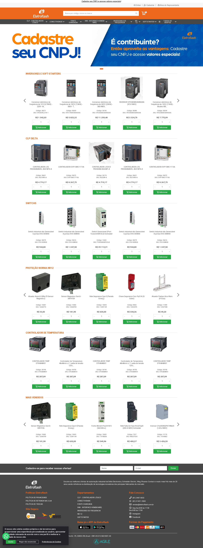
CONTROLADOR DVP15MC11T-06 (71, 167)
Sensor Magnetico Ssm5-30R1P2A (71, 297)
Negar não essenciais (27, 542)
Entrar (138, 5)
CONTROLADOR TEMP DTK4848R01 (40, 362)
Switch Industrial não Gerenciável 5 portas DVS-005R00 (41, 233)
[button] (101, 68)
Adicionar (42, 127)
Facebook (136, 517)
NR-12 (79, 514)
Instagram (136, 514)
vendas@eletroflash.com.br (143, 505)
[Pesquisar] (136, 13)
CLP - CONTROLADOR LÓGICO (89, 497)
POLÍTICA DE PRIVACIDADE (36, 497)
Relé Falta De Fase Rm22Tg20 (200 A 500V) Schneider (131, 427)
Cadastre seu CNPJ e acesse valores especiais (101, 1)
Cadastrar (150, 5)
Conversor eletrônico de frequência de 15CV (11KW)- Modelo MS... (162, 104)
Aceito (10, 542)
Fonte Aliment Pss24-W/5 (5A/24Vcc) (101, 427)
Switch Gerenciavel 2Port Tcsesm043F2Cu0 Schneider (101, 233)
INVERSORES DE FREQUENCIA (89, 511)
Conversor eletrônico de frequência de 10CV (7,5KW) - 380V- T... (71, 104)
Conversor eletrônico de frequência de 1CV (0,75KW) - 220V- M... (40, 104)
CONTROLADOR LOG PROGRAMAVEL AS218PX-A (41, 168)
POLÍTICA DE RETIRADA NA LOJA (39, 501)
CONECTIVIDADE (83, 501)
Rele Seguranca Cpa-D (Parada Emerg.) (101, 297)
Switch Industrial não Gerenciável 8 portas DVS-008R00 (71, 233)
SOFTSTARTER (83, 517)
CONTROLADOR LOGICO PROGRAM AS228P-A (101, 168)
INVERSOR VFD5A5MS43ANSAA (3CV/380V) (131, 103)
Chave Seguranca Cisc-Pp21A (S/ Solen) (132, 297)
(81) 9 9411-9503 (139, 501)
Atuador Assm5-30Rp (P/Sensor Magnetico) (40, 297)
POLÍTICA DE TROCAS (34, 504)
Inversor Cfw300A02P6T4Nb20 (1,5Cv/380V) (162, 427)
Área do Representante (169, 5)
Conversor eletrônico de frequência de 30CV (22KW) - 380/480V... (101, 104)
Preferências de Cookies (51, 542)
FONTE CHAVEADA (84, 504)
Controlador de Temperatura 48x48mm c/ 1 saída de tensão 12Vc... (71, 363)
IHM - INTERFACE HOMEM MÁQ (89, 507)
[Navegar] (24, 100)
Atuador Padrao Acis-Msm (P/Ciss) (162, 297)
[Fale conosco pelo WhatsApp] (5, 536)
